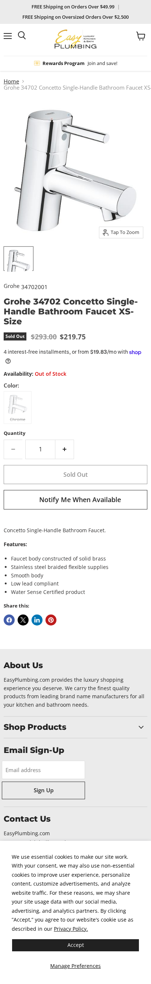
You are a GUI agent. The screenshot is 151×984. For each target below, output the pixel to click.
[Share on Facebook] (9, 620)
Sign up (44, 790)
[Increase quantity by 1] (64, 449)
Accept (75, 944)
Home (11, 81)
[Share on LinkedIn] (37, 620)
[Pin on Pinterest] (50, 620)
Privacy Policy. (71, 928)
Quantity (14, 433)
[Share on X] (23, 620)
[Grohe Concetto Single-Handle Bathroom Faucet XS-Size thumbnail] (18, 258)
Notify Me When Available (80, 499)
